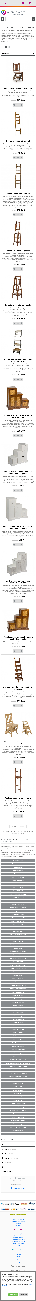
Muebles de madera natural (18, 958)
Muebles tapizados (18, 1113)
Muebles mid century (18, 1042)
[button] (9, 47)
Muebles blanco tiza (18, 877)
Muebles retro (18, 1093)
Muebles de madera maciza (18, 955)
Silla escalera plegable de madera (18, 88)
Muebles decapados (18, 982)
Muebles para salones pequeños (18, 1073)
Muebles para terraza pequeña (18, 1076)
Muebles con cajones (18, 901)
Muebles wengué (18, 1130)
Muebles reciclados (18, 1090)
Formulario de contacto (19, 1188)
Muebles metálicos (18, 1039)
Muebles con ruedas (18, 914)
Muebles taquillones (18, 1117)
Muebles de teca (18, 972)
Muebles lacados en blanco (18, 1036)
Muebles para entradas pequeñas (18, 1066)
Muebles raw (18, 1086)
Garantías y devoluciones (10, 1158)
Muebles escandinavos (18, 995)
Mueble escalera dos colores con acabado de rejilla (18, 638)
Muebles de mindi (18, 961)
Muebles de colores (18, 928)
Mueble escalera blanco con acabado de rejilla (18, 582)
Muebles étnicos (18, 1009)
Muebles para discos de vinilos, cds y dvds (18, 1063)
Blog (18, 1262)
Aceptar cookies (13, 1294)
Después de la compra (18, 1221)
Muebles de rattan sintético (18, 965)
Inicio (2, 22)
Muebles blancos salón (18, 880)
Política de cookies (18, 1243)
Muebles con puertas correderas (18, 911)
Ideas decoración (8, 1171)
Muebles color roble (18, 897)
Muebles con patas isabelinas (18, 907)
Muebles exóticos (18, 1012)
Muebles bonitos (18, 887)
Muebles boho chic (18, 884)
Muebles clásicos (18, 890)
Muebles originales (18, 1056)
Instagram (18, 1260)
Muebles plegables (18, 1080)
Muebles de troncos (18, 978)
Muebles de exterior (18, 938)
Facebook (18, 1254)
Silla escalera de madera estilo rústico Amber (18, 743)
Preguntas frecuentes (9, 1149)
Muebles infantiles (18, 1022)
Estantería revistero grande (18, 251)
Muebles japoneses (18, 1026)
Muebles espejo (18, 999)
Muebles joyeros (18, 1032)
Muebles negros (18, 1053)
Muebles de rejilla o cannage (18, 968)
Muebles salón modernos (18, 1103)
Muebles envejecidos (18, 992)
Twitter (18, 1256)
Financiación (7, 1162)
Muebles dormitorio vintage (18, 985)
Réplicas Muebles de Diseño (18, 1134)
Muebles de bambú (18, 924)
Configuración (23, 1294)
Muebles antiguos (18, 860)
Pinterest (18, 1258)
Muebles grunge (18, 1016)
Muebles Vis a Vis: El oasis (18, 1127)
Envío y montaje (8, 1153)
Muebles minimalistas (18, 1046)
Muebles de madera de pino (18, 951)
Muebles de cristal (18, 931)
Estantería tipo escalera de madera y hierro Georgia (18, 360)
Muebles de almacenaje (18, 921)
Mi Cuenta (18, 1223)
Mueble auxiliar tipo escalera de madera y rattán (18, 416)
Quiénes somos (18, 1235)
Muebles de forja (18, 941)
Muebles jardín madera (18, 1029)
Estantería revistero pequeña (18, 305)
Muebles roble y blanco (18, 1097)
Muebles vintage (18, 1124)
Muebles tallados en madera (18, 1110)
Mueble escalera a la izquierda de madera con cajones (18, 527)
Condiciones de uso (18, 1237)
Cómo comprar (7, 1144)
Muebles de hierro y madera (18, 945)
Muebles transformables (18, 1120)
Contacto (6, 1167)
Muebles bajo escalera (18, 863)
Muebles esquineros (18, 1002)
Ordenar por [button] (6, 53)
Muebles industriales (18, 1019)
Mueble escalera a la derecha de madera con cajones (18, 473)
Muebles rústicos (18, 1100)
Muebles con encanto (18, 904)
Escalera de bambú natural (18, 141)
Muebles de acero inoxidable (18, 918)
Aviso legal (18, 1234)
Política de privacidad (18, 1241)
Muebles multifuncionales (18, 1049)
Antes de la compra (18, 1219)
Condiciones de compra (18, 1239)
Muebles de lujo (18, 948)
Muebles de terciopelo (18, 975)
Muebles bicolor (18, 874)
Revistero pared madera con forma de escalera (18, 688)
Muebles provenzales (18, 1083)
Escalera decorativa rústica (18, 194)
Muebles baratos (18, 870)
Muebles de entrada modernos (18, 934)
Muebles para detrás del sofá (18, 1059)
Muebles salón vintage (18, 1107)
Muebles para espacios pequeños (18, 1069)
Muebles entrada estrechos (18, 988)
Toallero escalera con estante (18, 798)
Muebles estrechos (18, 1005)
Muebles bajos (18, 867)
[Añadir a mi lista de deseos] (14, 105)
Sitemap (18, 1245)
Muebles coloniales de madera (18, 894)
